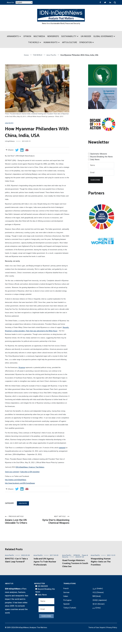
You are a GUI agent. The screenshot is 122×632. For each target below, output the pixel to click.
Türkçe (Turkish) (69, 608)
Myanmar (22, 367)
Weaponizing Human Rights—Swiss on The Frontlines (101, 561)
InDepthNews (10, 141)
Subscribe (95, 180)
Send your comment (12, 472)
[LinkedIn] (110, 2)
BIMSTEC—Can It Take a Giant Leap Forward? (16, 560)
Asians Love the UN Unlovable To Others (16, 520)
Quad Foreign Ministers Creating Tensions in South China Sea (75, 563)
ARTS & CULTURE (69, 42)
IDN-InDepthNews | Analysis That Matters (30, 467)
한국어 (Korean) (98, 604)
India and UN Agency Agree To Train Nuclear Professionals (45, 561)
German (66, 592)
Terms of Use (93, 627)
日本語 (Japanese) (100, 600)
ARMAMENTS (13, 36)
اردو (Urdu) (97, 608)
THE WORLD (33, 42)
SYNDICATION (85, 42)
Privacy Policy (112, 627)
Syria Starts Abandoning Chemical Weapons (55, 520)
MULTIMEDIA (39, 36)
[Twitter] (105, 2)
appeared (62, 448)
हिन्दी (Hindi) (97, 596)
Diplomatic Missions (98, 154)
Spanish (66, 604)
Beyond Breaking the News (101, 157)
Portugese (67, 600)
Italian (65, 596)
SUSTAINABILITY (68, 36)
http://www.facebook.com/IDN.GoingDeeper (20, 483)
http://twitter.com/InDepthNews (15, 480)
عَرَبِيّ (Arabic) (98, 588)
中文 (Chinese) (98, 592)
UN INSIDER (86, 36)
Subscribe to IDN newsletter (30, 472)
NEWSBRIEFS (53, 36)
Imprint (102, 627)
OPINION (27, 36)
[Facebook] (100, 2)
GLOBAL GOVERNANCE (103, 36)
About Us (10, 2)
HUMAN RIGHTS (50, 42)
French (66, 588)
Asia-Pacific (9, 123)
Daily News (94, 159)
